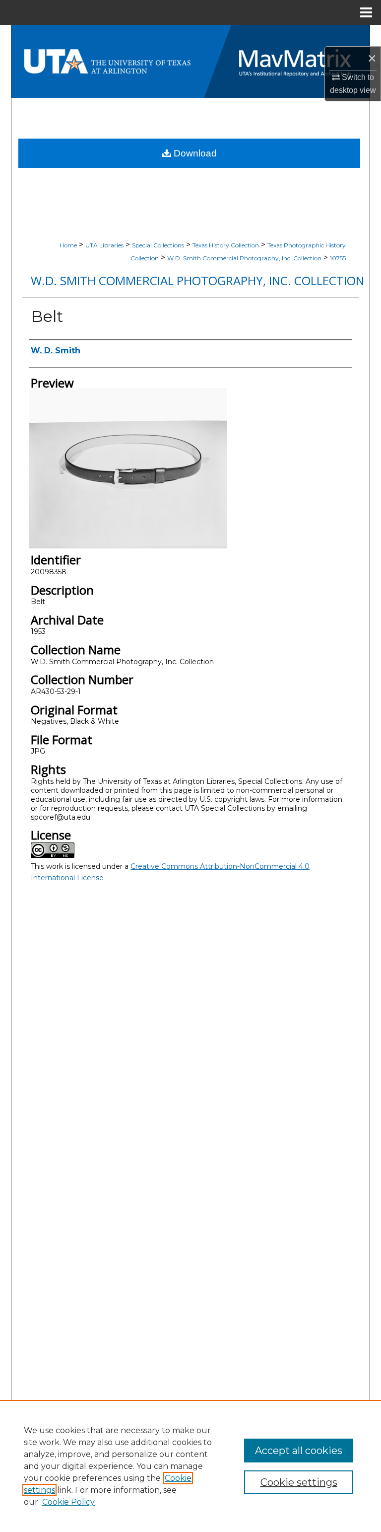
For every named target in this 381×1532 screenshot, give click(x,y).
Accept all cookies (298, 1450)
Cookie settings (298, 1482)
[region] (190, 1466)
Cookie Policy (68, 1502)
